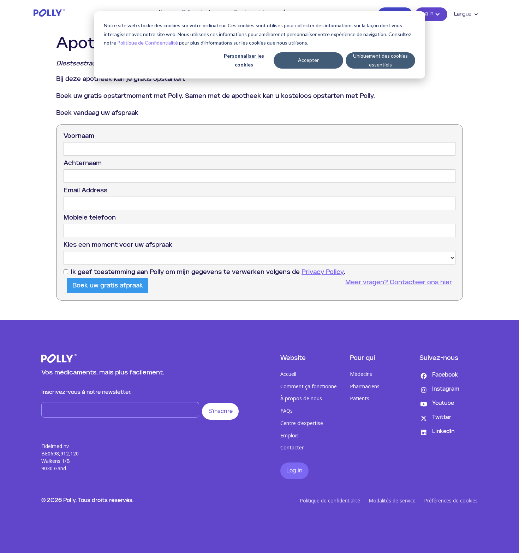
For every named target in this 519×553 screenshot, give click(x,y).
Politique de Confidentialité (147, 43)
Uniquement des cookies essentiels (380, 60)
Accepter (308, 60)
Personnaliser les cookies (244, 60)
